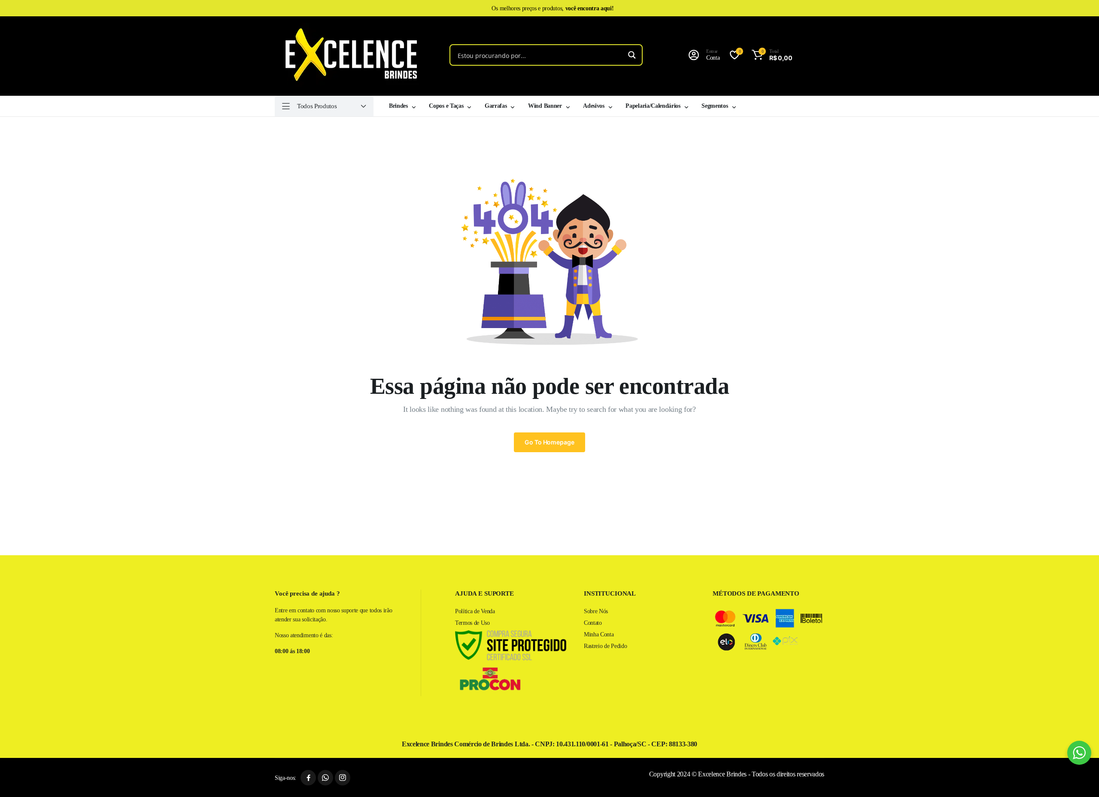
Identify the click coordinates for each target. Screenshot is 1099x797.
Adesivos (593, 106)
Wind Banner (545, 106)
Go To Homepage (549, 442)
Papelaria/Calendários (652, 106)
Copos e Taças (446, 106)
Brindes (398, 106)
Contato (593, 623)
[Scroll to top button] (1079, 777)
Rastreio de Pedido (605, 646)
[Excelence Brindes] (348, 55)
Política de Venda (475, 611)
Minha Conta (598, 634)
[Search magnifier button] (632, 55)
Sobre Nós (596, 611)
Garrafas (496, 106)
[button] (770, 55)
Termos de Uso (472, 623)
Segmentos (714, 106)
